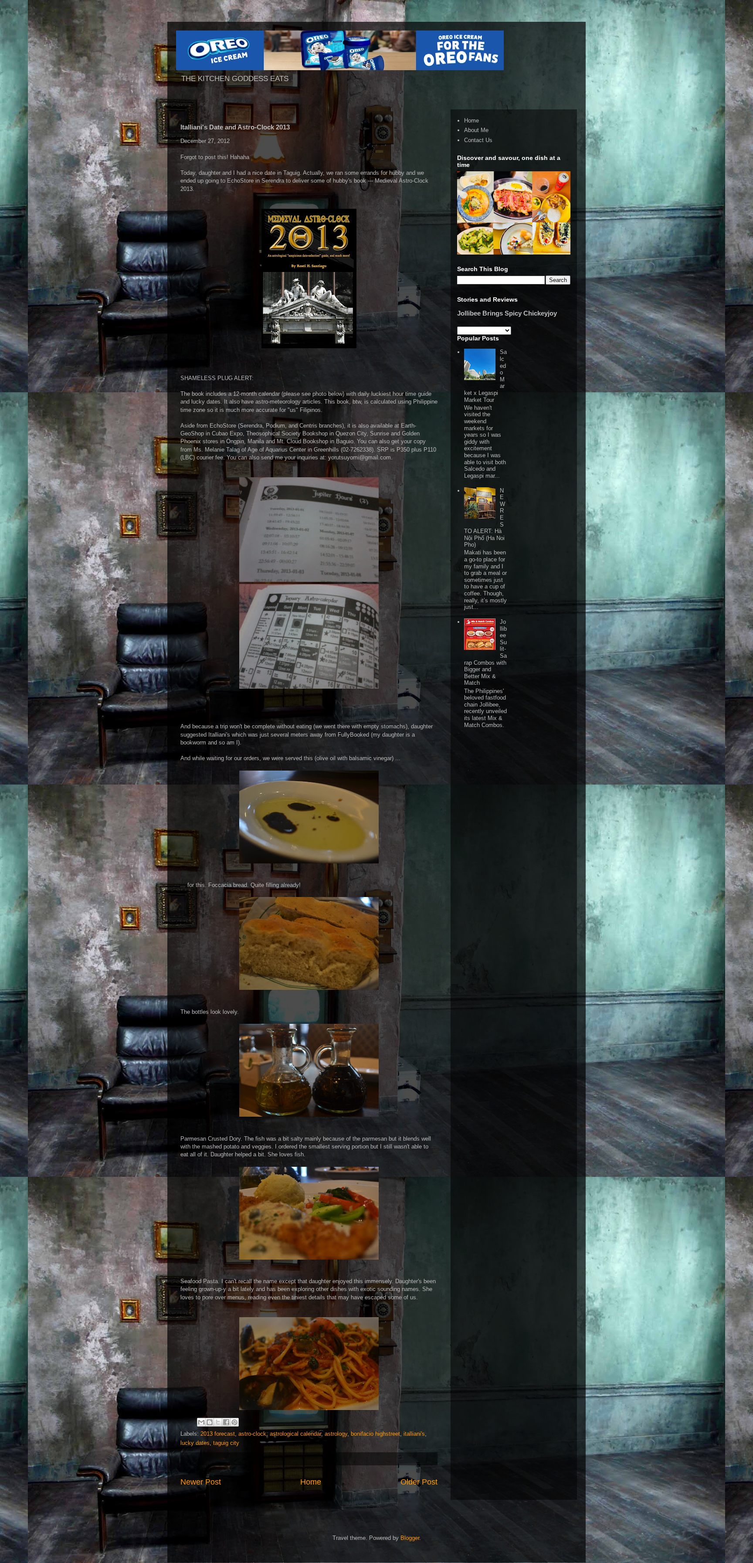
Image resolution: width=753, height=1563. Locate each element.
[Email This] (201, 1422)
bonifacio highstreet (375, 1433)
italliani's (414, 1433)
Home (310, 1482)
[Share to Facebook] (226, 1422)
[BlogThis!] (209, 1422)
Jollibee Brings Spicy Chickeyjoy (507, 313)
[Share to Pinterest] (234, 1422)
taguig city (226, 1443)
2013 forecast (217, 1433)
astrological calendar (295, 1433)
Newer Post (200, 1482)
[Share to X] (218, 1422)
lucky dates (195, 1443)
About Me (476, 130)
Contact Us (478, 140)
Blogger (409, 1538)
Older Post (419, 1482)
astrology (336, 1433)
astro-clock (252, 1433)
